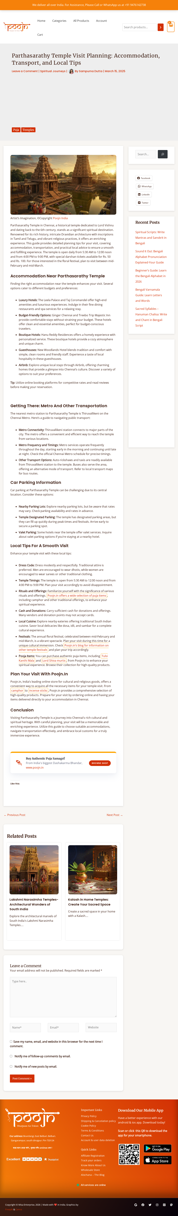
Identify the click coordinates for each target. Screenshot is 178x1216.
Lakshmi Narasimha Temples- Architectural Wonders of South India (34, 904)
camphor (17, 690)
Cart (40, 35)
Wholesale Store (90, 1170)
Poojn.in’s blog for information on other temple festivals (64, 647)
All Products (81, 21)
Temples (28, 130)
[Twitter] (150, 1204)
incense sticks (38, 690)
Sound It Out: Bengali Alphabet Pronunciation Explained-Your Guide (151, 256)
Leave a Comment (25, 71)
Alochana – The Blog (92, 1174)
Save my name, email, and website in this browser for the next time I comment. (56, 1044)
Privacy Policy (88, 1116)
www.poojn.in (35, 767)
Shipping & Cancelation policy (98, 1121)
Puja (16, 130)
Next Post (115, 815)
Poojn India (60, 218)
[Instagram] (157, 1204)
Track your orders (91, 1160)
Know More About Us (93, 1165)
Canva (18, 1209)
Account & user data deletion (98, 1140)
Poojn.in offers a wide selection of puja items (77, 595)
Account (101, 21)
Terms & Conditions (92, 1130)
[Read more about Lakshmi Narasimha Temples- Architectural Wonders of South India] (34, 869)
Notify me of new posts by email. (36, 1066)
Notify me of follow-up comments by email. (43, 1056)
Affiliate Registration (93, 1155)
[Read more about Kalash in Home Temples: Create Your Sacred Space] (92, 869)
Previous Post (14, 815)
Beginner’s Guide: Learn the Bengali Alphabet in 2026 (151, 275)
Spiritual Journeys (53, 71)
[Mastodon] (171, 1204)
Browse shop (100, 763)
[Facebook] (142, 1204)
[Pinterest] (164, 1204)
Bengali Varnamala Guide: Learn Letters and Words (148, 295)
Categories (59, 21)
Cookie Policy (88, 1125)
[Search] (161, 27)
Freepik (9, 1209)
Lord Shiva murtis (54, 660)
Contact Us (87, 1135)
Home (41, 21)
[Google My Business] (135, 1204)
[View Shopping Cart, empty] (171, 27)
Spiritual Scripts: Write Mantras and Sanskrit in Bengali (151, 237)
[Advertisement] (89, 100)
